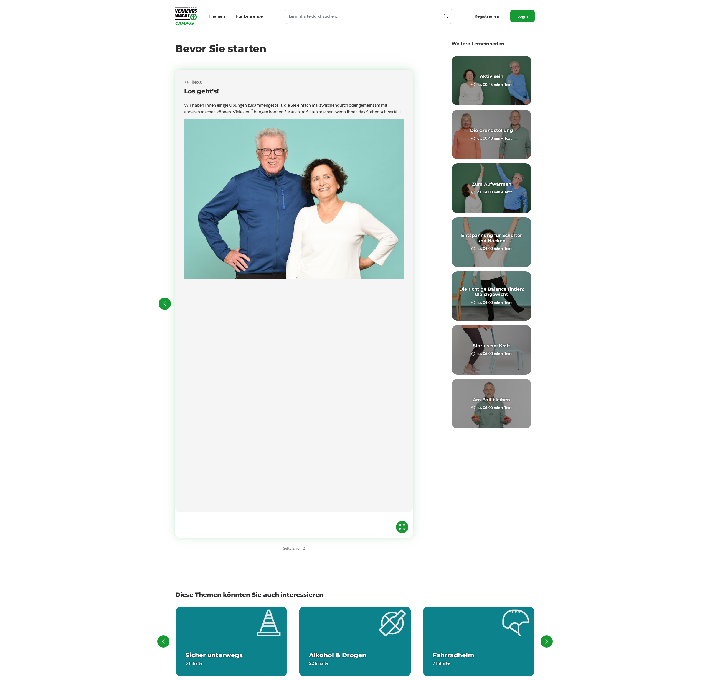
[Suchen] (446, 16)
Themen (217, 16)
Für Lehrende (249, 16)
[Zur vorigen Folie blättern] (165, 304)
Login (522, 16)
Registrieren (487, 16)
